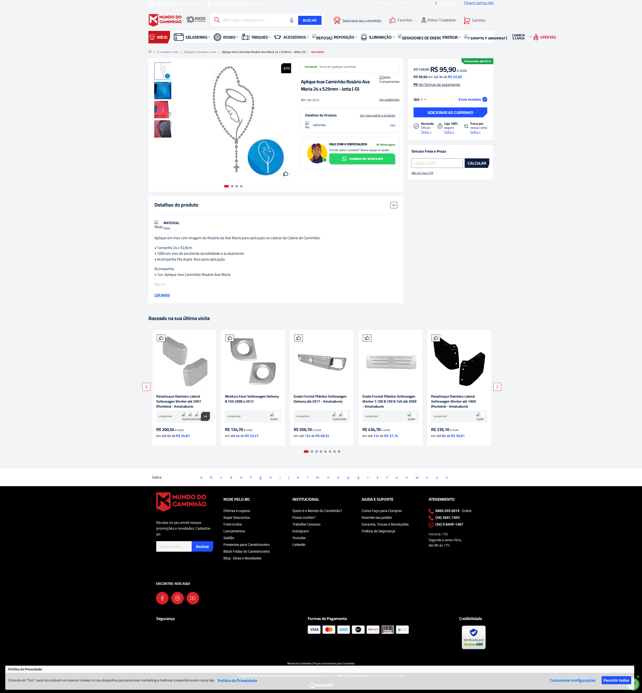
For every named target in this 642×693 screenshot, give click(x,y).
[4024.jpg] (184, 362)
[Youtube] (193, 598)
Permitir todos (616, 680)
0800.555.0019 (241, 4)
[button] (474, 20)
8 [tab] (339, 451)
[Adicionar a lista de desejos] (161, 338)
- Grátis (453, 511)
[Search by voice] (291, 20)
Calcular (477, 163)
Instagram (300, 531)
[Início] (149, 52)
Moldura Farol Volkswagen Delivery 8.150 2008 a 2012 (252, 399)
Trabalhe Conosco (306, 524)
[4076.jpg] (253, 362)
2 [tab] (232, 186)
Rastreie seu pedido (377, 518)
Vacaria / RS (438, 534)
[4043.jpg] (390, 362)
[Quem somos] (181, 501)
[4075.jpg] (322, 362)
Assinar (202, 546)
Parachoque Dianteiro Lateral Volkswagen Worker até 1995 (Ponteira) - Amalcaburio (453, 401)
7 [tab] (334, 451)
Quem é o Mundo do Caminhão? (317, 511)
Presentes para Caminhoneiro (246, 545)
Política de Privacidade (237, 680)
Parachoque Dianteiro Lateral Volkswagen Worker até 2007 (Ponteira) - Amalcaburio (178, 401)
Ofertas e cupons (236, 511)
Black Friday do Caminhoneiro (246, 551)
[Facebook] (162, 598)
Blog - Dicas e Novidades (242, 558)
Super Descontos (236, 518)
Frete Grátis (232, 524)
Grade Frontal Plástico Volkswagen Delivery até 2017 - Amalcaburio (320, 399)
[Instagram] (177, 598)
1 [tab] (226, 186)
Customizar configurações (573, 680)
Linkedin (298, 545)
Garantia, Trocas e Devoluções (385, 524)
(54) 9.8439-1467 (179, 4)
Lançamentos (234, 531)
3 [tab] (236, 186)
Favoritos (404, 20)
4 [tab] (241, 186)
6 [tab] (330, 451)
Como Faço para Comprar (382, 511)
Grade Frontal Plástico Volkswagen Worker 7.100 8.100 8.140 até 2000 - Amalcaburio (389, 401)
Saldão (228, 538)
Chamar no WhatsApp (366, 159)
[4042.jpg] (459, 362)
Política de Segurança (378, 531)
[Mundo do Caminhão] (177, 20)
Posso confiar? (304, 518)
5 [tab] (325, 451)
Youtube (298, 538)
